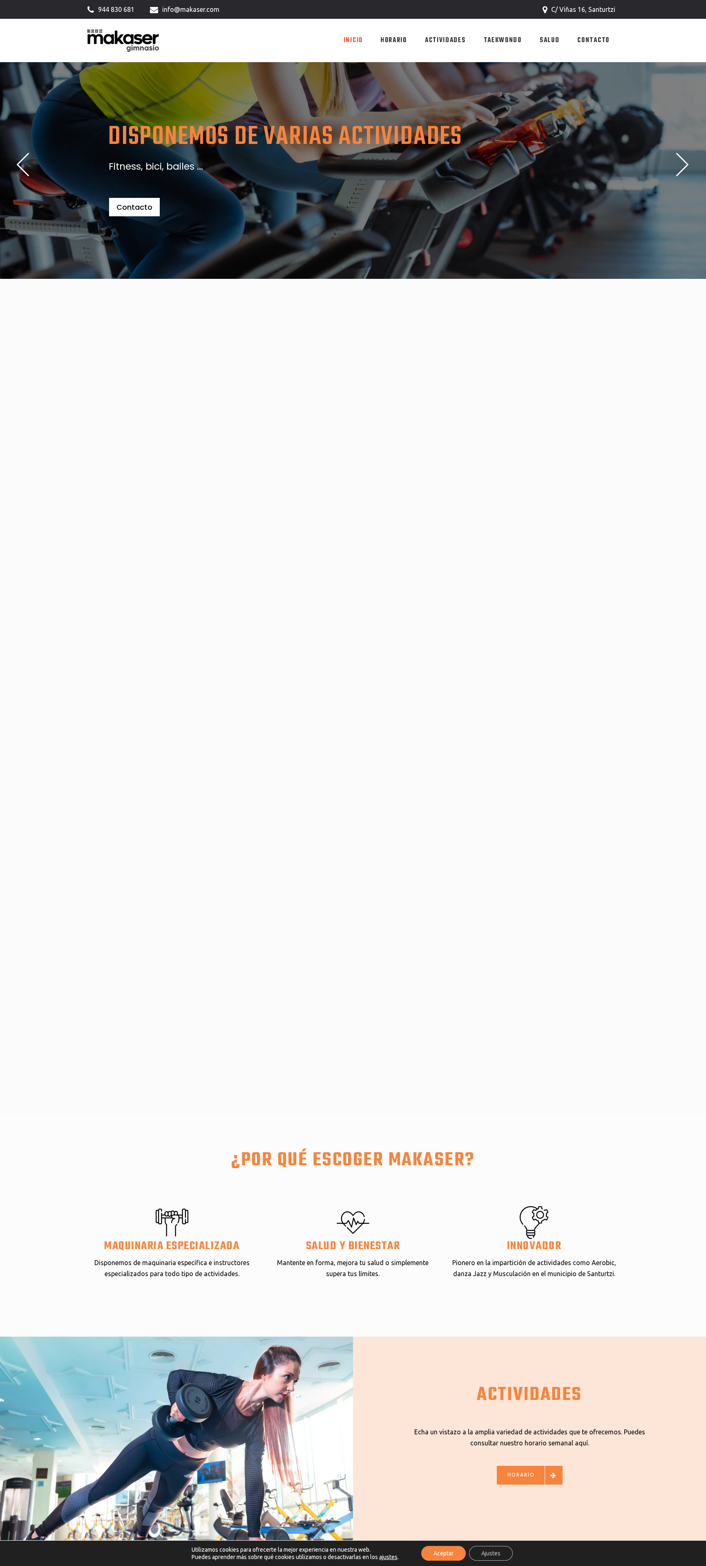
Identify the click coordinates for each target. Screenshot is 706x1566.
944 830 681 (116, 9)
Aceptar (443, 1553)
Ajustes (490, 1553)
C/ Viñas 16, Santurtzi (583, 9)
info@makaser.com (190, 9)
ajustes (388, 1557)
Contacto (134, 207)
